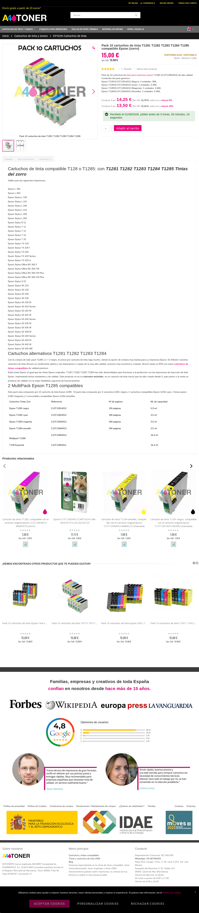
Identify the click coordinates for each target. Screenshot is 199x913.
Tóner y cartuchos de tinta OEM (84, 858)
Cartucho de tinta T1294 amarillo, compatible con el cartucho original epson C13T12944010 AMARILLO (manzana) (124, 523)
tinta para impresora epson (139, 75)
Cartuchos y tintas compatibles (84, 855)
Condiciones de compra (61, 806)
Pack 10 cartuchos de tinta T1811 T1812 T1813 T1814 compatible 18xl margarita (173, 623)
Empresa (191, 806)
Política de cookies (172, 892)
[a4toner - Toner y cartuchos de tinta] (24, 17)
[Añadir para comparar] (25, 544)
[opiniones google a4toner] (99, 710)
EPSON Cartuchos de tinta (69, 36)
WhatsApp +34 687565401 (148, 858)
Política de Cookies (37, 806)
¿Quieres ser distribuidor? (131, 806)
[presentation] (8, 158)
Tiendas (151, 806)
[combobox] (105, 15)
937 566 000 (133, 3)
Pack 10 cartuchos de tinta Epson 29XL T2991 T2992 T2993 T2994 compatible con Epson (124, 623)
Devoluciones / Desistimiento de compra (96, 806)
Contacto (179, 806)
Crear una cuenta (187, 3)
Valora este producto (147, 69)
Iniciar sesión (167, 3)
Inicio (5, 35)
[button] (93, 50)
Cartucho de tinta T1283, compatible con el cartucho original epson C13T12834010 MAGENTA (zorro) (25, 523)
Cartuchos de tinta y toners (31, 36)
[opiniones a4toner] (53, 790)
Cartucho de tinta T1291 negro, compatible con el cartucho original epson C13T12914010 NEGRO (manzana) (173, 523)
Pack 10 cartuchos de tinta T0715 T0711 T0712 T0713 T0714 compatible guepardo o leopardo (75, 623)
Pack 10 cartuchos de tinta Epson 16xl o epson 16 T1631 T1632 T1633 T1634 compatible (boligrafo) (25, 623)
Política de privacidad (14, 806)
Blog (71, 862)
